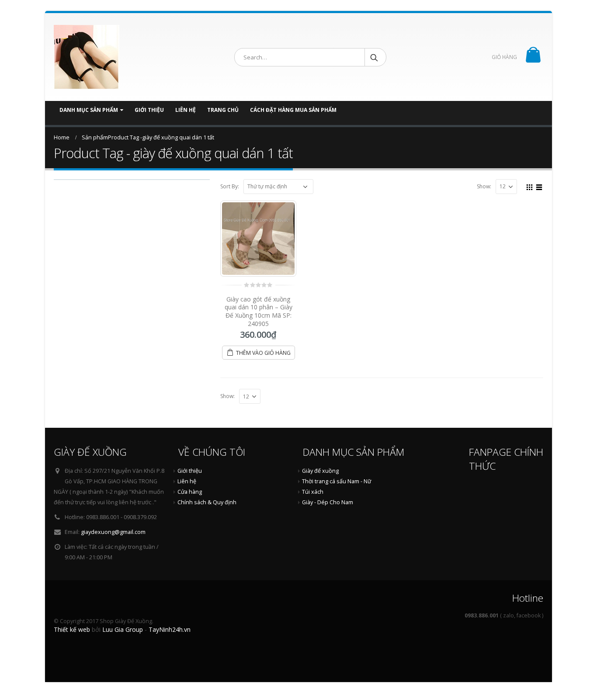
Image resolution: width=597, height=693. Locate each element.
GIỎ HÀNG (504, 57)
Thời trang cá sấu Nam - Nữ (336, 481)
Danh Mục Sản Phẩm (88, 110)
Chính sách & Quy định (206, 502)
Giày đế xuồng (320, 471)
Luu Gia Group (122, 629)
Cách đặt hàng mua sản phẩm (293, 110)
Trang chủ (223, 110)
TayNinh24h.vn (170, 629)
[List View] (539, 186)
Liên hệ (185, 110)
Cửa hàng (189, 491)
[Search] (375, 57)
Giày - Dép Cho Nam (327, 502)
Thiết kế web (72, 629)
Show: (484, 187)
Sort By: (229, 187)
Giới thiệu (149, 110)
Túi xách (312, 491)
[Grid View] (530, 186)
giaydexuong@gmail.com (113, 532)
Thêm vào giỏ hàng (263, 353)
